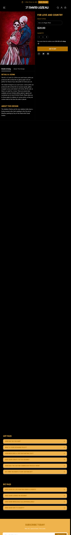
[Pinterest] (48, 53)
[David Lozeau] (34, 7)
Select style (41, 19)
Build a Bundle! (42, 2)
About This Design (19, 69)
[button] (4, 7)
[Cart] (65, 7)
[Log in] (61, 7)
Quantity (40, 33)
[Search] (58, 7)
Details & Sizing (6, 69)
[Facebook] (38, 53)
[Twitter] (43, 53)
